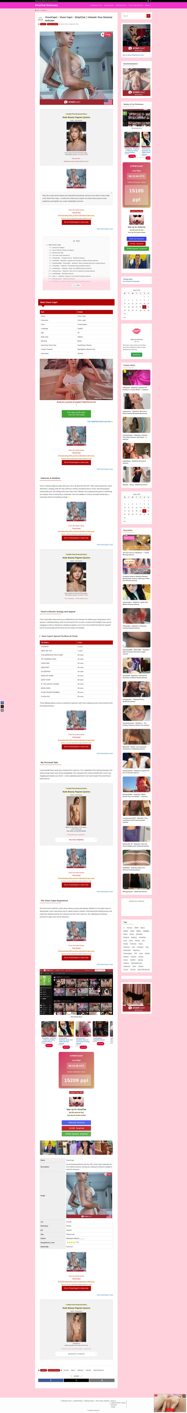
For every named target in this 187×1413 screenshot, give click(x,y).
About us (113, 1401)
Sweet (134, 966)
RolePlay (126, 956)
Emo (143, 940)
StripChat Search (89, 1401)
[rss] (148, 1)
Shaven (125, 960)
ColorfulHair (142, 937)
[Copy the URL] (102, 1380)
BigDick (139, 931)
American (43, 24)
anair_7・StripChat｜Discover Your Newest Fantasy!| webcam (71, 276)
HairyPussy (136, 950)
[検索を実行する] (148, 16)
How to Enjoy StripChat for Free (133, 55)
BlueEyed (126, 937)
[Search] (150, 1)
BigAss (73, 1370)
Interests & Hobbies (58, 247)
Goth (133, 947)
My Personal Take (57, 253)
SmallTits (132, 960)
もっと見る (76, 285)
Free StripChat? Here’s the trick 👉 (100, 421)
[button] (69, 1046)
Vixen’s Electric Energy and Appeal (63, 250)
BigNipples (80, 1370)
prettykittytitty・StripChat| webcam (63, 273)
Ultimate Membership (144, 969)
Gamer (140, 944)
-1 (124, 928)
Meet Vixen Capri (55, 245)
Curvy (125, 940)
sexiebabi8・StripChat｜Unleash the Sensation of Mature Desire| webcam (75, 260)
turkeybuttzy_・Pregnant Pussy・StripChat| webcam (68, 258)
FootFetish (133, 944)
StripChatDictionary (98, 1370)
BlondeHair (139, 934)
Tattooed (140, 966)
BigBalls (125, 931)
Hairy (147, 947)
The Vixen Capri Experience (61, 255)
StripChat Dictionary (46, 5)
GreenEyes (140, 947)
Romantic (133, 956)
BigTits (125, 934)
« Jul (124, 317)
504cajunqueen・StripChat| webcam (63, 279)
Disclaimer (114, 1405)
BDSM (136, 928)
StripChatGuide (78, 1401)
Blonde (132, 934)
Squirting (140, 960)
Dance (131, 940)
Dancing (137, 940)
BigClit (132, 931)
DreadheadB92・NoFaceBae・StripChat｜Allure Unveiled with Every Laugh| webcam (78, 263)
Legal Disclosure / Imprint (118, 1403)
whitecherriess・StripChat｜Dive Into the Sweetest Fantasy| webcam (73, 271)
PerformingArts (127, 953)
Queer (141, 953)
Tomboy (125, 969)
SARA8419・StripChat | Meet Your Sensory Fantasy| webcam (71, 281)
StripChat (88, 1370)
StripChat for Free (67, 1401)
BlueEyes (134, 937)
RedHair (147, 953)
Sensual (141, 956)
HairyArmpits (127, 950)
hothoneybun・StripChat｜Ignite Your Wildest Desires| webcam (71, 268)
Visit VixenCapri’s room (105, 229)
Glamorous (126, 947)
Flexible (125, 944)
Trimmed (132, 969)
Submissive (126, 966)
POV (135, 953)
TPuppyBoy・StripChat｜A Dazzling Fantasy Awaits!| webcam (71, 265)
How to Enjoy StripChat (102, 1401)
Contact (113, 1407)
